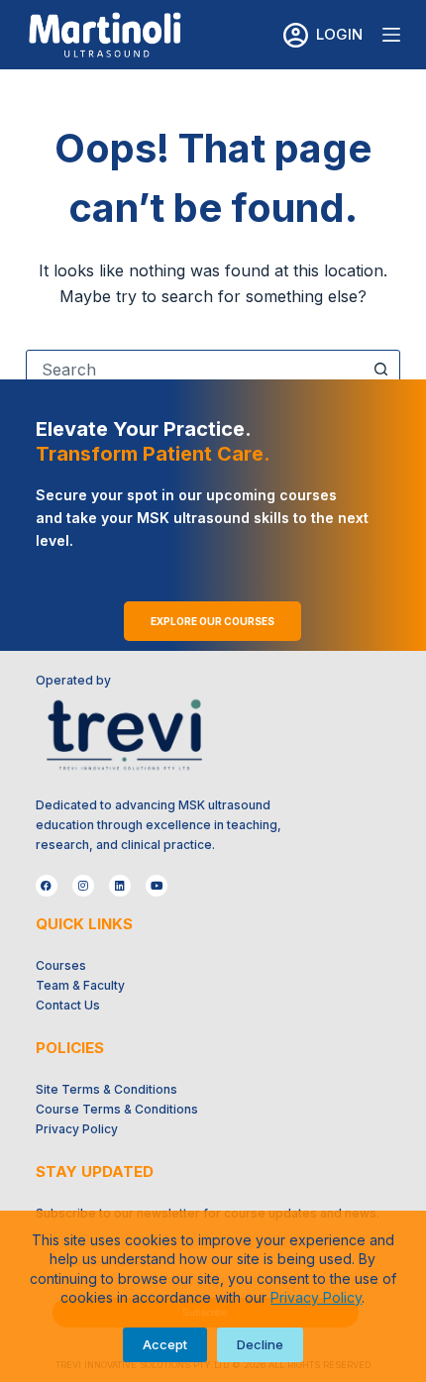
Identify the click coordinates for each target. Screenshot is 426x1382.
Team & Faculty (80, 985)
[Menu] (391, 35)
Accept (165, 1344)
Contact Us (68, 1005)
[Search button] (380, 369)
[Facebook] (46, 886)
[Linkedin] (120, 886)
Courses (61, 965)
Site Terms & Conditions (106, 1089)
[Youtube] (156, 886)
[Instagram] (83, 886)
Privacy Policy (316, 1297)
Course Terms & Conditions (117, 1109)
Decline (260, 1344)
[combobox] (194, 369)
